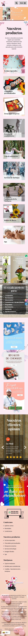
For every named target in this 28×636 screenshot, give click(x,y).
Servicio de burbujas (10, 549)
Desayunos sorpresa (10, 546)
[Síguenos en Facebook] (26, 303)
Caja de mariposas (10, 564)
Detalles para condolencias (12, 566)
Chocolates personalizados (12, 543)
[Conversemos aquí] (26, 255)
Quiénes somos (9, 526)
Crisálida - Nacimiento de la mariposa (12, 570)
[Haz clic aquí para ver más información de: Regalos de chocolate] (14, 366)
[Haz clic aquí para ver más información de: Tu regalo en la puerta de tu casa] (14, 396)
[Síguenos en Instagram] (26, 300)
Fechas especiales (10, 540)
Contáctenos (8, 531)
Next (25, 447)
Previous (3, 447)
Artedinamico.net (19, 629)
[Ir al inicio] (4, 4)
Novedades (8, 529)
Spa (6, 554)
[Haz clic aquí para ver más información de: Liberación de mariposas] (14, 336)
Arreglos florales (9, 552)
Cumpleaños (9, 296)
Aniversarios (9, 300)
